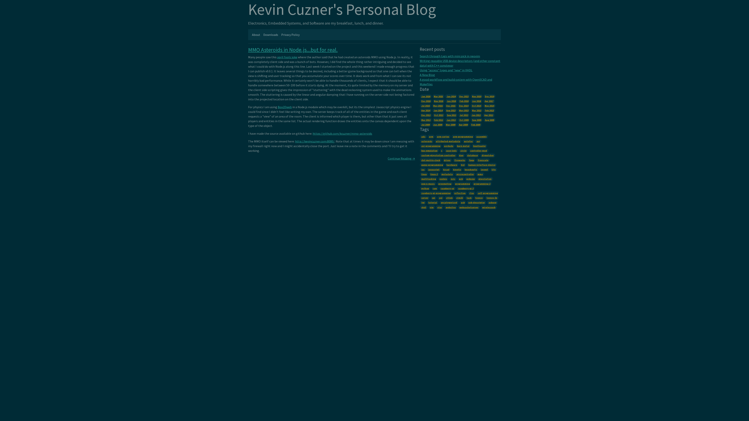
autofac (468, 141)
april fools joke (287, 57)
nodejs (443, 178)
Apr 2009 (463, 124)
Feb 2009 (475, 124)
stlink (449, 197)
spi (433, 197)
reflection (460, 193)
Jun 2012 (476, 115)
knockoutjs (471, 169)
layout (484, 169)
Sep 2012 (451, 115)
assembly (481, 136)
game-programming (432, 164)
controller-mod (478, 150)
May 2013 (464, 110)
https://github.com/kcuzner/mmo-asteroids (342, 133)
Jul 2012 (464, 115)
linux (424, 174)
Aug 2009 (489, 120)
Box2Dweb (285, 107)
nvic (453, 178)
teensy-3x (491, 197)
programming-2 (482, 183)
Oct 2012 (438, 115)
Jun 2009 (437, 124)
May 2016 (438, 105)
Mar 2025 (438, 96)
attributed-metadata (448, 141)
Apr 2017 (489, 101)
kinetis (457, 169)
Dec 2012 (425, 115)
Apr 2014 (425, 110)
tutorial (432, 202)
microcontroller (465, 174)
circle (463, 150)
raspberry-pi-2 (466, 188)
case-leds (451, 150)
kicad (446, 169)
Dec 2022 (464, 96)
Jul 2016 (425, 105)
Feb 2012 (438, 120)
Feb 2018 (464, 101)
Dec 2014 (463, 105)
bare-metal (463, 145)
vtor (439, 207)
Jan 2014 (438, 110)
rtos (471, 193)
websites (451, 207)
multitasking (428, 178)
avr (478, 141)
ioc (423, 169)
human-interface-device (481, 164)
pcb (461, 178)
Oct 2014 (476, 105)
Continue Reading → (401, 158)
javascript (433, 169)
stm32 (459, 197)
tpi (423, 202)
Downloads (270, 35)
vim (432, 207)
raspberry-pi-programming (436, 193)
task (469, 197)
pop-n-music (428, 183)
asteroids (426, 141)
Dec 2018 (425, 101)
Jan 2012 (451, 120)
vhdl (423, 207)
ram (435, 188)
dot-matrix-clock (430, 160)
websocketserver (468, 207)
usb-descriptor (476, 202)
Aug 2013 (450, 110)
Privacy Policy (290, 35)
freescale (483, 160)
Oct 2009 (464, 120)
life (494, 169)
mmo (480, 174)
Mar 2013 (476, 110)
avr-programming (430, 145)
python (425, 188)
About (256, 35)
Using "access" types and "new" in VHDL (446, 70)
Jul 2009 (425, 124)
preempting (444, 183)
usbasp (492, 202)
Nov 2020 (476, 96)
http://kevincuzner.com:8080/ (315, 141)
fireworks (459, 160)
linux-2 (434, 174)
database (472, 155)
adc (423, 136)
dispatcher (488, 155)
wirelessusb (488, 207)
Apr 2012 (488, 115)
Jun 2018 (451, 101)
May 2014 (489, 105)
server (424, 197)
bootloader (479, 145)
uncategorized (449, 202)
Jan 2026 (425, 96)
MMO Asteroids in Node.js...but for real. (293, 49)
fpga (471, 160)
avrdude (448, 145)
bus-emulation (429, 150)
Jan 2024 (451, 96)
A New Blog (427, 75)
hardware (451, 164)
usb (463, 202)
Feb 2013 (489, 110)
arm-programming (463, 136)
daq (461, 155)
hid (463, 164)
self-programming (488, 193)
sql (440, 197)
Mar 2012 (425, 120)
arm (431, 136)
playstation (485, 178)
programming (462, 183)
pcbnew (470, 178)
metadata (447, 174)
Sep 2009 (476, 120)
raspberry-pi (447, 188)
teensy (479, 197)
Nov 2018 (438, 101)
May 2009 (450, 124)
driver (447, 160)
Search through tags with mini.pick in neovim (450, 56)
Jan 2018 (476, 101)
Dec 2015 (450, 105)
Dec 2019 (489, 96)
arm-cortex (443, 136)
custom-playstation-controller (438, 155)
